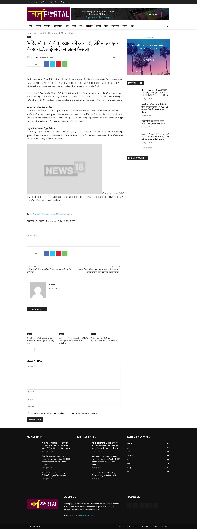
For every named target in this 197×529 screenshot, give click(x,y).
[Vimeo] (164, 1)
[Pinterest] (58, 64)
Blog (35, 33)
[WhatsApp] (64, 64)
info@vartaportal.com (84, 515)
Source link (32, 235)
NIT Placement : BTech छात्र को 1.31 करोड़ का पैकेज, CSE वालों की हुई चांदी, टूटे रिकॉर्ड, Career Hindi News (155, 92)
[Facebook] (153, 1)
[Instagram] (157, 1)
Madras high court (64, 214)
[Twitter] (161, 1)
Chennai (36, 214)
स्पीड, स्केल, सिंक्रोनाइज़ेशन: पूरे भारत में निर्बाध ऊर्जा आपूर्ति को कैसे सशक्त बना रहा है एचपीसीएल (73, 340)
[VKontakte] (155, 505)
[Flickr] (142, 505)
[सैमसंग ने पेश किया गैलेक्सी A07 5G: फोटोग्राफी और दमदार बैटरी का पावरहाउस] (105, 325)
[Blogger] (129, 505)
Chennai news (48, 214)
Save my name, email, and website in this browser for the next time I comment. (64, 413)
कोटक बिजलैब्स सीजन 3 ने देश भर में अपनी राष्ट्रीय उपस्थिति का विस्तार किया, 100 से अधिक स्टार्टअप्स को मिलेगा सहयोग (155, 136)
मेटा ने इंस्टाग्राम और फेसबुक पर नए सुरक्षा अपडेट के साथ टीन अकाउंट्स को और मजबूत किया (40, 340)
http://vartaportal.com (56, 288)
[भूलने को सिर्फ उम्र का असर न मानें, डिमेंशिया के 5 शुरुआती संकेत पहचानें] (133, 124)
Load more (147, 148)
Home (29, 33)
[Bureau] (28, 57)
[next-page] (33, 349)
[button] (167, 26)
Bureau (35, 57)
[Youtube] (168, 1)
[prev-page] (28, 349)
